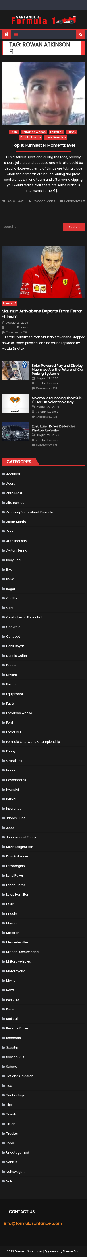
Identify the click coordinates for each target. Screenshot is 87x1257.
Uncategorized (17, 1152)
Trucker (12, 1133)
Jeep (10, 827)
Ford (9, 722)
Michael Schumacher (22, 952)
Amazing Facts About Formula (29, 512)
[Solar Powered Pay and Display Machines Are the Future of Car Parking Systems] (15, 370)
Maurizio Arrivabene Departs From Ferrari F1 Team (42, 313)
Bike (9, 569)
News (10, 990)
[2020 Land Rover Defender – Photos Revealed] (15, 431)
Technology (15, 1095)
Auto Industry (16, 541)
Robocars (13, 1038)
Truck (10, 1124)
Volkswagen (15, 1171)
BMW (10, 579)
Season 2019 (15, 1057)
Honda (11, 770)
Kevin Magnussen (19, 847)
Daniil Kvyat (15, 646)
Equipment (14, 694)
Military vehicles (18, 961)
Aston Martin (16, 522)
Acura (10, 483)
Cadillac (12, 598)
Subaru (11, 1066)
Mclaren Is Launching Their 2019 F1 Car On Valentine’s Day (57, 400)
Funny (72, 132)
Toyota (11, 1114)
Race (10, 1009)
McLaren (12, 933)
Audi (9, 531)
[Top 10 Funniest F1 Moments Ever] (43, 93)
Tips (9, 1105)
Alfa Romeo (15, 502)
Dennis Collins (17, 655)
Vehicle (12, 1162)
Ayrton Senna (16, 550)
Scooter (12, 1047)
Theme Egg (71, 1251)
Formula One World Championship (33, 741)
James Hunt (15, 818)
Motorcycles (15, 971)
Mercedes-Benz (18, 942)
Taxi (9, 1085)
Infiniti (11, 799)
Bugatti (11, 588)
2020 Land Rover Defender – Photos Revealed (55, 428)
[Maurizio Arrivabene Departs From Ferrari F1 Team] (43, 272)
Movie (10, 980)
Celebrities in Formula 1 (24, 617)
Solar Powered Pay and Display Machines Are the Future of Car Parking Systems (57, 370)
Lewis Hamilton (56, 137)
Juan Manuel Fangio (21, 837)
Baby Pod (13, 560)
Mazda (11, 923)
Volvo (10, 1181)
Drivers (11, 675)
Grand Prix (14, 761)
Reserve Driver (17, 1028)
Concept (13, 636)
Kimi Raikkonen (30, 137)
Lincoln (11, 913)
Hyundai (12, 789)
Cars (9, 608)
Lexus (10, 904)
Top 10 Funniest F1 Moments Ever (43, 145)
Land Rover (14, 875)
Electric (12, 684)
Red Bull (12, 1019)
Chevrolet (14, 627)
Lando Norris (15, 885)
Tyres (10, 1143)
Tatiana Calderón (19, 1076)
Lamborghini (15, 866)
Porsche (12, 999)
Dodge (11, 665)
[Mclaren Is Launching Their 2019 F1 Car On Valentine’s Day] (15, 403)
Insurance (14, 808)
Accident (13, 474)
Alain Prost (14, 493)
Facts (14, 132)
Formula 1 (56, 132)
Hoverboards (16, 780)
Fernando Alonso (34, 132)
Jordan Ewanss (44, 201)
